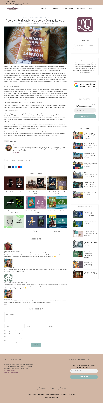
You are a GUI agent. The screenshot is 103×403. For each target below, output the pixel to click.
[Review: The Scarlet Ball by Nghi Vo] (14, 183)
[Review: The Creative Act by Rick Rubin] (14, 221)
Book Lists (56, 8)
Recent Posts (13, 141)
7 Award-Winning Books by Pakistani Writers (90, 155)
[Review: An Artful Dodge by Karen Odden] (36, 183)
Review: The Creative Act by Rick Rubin (14, 230)
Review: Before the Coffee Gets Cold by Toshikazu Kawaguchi (90, 234)
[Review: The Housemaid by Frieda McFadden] (78, 214)
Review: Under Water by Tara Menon (57, 210)
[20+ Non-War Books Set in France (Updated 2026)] (78, 175)
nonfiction (20, 160)
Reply (5, 258)
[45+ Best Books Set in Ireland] (78, 195)
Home (29, 394)
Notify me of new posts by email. (12, 342)
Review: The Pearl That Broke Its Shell (90, 273)
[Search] (98, 8)
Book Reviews (45, 8)
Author (6, 141)
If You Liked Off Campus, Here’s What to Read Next (90, 184)
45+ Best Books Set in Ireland (90, 193)
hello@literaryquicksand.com (11, 372)
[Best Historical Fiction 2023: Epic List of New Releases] (78, 135)
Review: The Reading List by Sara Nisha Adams (90, 264)
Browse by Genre (68, 8)
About (90, 8)
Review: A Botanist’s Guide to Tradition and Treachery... (19, 4)
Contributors (81, 8)
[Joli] (8, 145)
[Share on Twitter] (16, 167)
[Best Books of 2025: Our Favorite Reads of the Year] (78, 165)
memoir (13, 160)
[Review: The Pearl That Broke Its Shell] (78, 274)
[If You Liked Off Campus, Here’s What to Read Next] (78, 185)
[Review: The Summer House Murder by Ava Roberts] (57, 221)
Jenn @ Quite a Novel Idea (10, 282)
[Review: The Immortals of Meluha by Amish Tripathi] (78, 254)
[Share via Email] (21, 167)
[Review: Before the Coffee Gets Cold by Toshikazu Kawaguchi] (78, 234)
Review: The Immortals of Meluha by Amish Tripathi (89, 254)
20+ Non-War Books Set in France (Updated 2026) (90, 174)
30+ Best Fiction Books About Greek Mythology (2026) (90, 145)
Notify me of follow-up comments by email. (14, 338)
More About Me (17, 152)
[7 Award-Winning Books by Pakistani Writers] (78, 156)
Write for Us (41, 394)
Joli (23, 23)
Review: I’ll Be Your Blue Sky (90, 222)
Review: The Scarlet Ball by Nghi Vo (14, 191)
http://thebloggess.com (45, 302)
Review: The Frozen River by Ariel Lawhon (90, 243)
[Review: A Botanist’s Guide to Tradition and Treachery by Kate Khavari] (36, 202)
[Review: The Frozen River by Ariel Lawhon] (78, 244)
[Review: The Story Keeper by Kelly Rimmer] (57, 183)
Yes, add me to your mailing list (13, 334)
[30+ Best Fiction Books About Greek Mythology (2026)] (78, 146)
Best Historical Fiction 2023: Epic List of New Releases (89, 135)
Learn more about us (9, 370)
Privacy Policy (72, 394)
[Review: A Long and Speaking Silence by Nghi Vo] (36, 221)
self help (28, 160)
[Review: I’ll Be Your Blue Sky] (78, 224)
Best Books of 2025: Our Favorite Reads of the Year (90, 165)
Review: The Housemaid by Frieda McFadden (89, 213)
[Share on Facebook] (13, 167)
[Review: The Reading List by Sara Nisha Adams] (78, 264)
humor (7, 160)
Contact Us (63, 394)
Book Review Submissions (52, 394)
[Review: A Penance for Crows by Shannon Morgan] (14, 202)
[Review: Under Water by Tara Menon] (57, 202)
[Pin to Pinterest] (19, 167)
